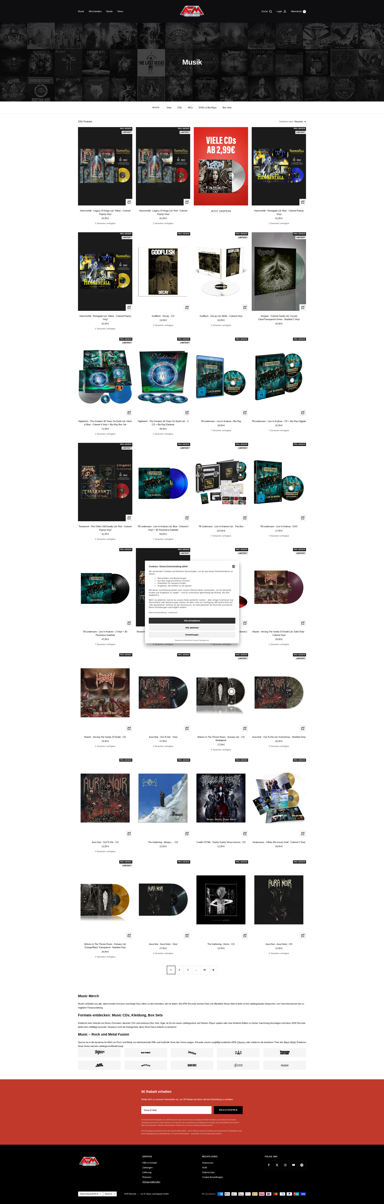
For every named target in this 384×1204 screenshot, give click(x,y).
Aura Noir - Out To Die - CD (105, 842)
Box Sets (227, 107)
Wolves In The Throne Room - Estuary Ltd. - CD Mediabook (221, 739)
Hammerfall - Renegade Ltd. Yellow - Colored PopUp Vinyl (105, 318)
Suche (264, 11)
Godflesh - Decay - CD (163, 316)
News (120, 11)
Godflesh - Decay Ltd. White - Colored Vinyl (221, 316)
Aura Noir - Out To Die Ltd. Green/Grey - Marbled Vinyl (279, 737)
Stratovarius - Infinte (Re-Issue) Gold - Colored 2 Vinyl (278, 842)
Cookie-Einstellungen (212, 1177)
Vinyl (169, 107)
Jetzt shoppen (221, 211)
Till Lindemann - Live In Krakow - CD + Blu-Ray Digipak (279, 421)
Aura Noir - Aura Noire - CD (279, 944)
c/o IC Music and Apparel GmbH (155, 1194)
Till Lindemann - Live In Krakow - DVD (278, 526)
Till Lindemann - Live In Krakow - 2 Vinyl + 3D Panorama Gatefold (105, 633)
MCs (190, 107)
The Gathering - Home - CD (221, 944)
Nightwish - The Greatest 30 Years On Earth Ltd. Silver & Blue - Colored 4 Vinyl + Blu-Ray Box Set (105, 423)
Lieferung (146, 1172)
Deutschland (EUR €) (89, 1194)
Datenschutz (208, 1172)
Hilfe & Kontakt (149, 1162)
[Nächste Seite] (213, 970)
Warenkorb (298, 11)
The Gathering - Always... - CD (163, 842)
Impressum (207, 1162)
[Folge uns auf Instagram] (285, 1165)
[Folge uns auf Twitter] (277, 1165)
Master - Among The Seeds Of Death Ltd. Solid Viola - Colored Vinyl (278, 633)
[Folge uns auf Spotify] (302, 1165)
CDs (179, 107)
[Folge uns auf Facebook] (269, 1165)
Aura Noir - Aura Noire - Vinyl (163, 944)
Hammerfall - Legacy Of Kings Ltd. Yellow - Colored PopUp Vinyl (105, 212)
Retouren (146, 1177)
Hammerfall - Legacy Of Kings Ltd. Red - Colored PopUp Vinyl (163, 212)
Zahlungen (147, 1167)
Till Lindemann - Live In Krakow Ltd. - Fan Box (221, 526)
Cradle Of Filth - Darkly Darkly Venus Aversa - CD (221, 842)
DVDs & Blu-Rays (208, 107)
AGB (204, 1167)
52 (204, 970)
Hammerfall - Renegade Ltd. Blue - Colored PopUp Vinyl (279, 212)
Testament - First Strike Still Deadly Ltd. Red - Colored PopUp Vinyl (105, 528)
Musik (81, 11)
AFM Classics (238, 1042)
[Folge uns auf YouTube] (294, 1165)
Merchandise (95, 11)
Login (280, 11)
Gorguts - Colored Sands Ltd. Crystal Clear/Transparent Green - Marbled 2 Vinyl (279, 318)
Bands (109, 11)
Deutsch (108, 1194)
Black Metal (290, 1042)
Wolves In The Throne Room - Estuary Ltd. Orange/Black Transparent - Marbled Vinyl (105, 946)
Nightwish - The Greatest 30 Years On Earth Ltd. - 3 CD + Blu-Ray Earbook (163, 423)
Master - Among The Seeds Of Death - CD (105, 737)
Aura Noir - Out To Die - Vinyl (163, 737)
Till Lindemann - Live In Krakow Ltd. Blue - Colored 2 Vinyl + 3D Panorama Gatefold (163, 528)
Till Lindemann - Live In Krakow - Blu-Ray (221, 421)
